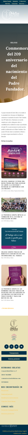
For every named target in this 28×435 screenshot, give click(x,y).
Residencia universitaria (9, 398)
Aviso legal (22, 431)
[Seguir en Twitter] (11, 346)
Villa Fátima (7, 3)
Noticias (8, 221)
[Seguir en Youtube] (21, 346)
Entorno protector (14, 359)
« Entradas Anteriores (7, 308)
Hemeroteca (21, 3)
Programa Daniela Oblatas (19, 191)
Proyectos (4, 390)
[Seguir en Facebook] (6, 346)
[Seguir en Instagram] (16, 346)
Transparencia (14, 3)
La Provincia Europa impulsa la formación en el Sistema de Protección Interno (13, 217)
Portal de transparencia (9, 410)
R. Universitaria (23, 1)
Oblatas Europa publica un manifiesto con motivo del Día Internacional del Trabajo (13, 254)
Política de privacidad (10, 431)
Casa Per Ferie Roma (8, 401)
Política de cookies (20, 433)
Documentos (15, 1)
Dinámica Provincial (7, 1)
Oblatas (14, 42)
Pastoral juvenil (6, 394)
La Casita (8, 191)
